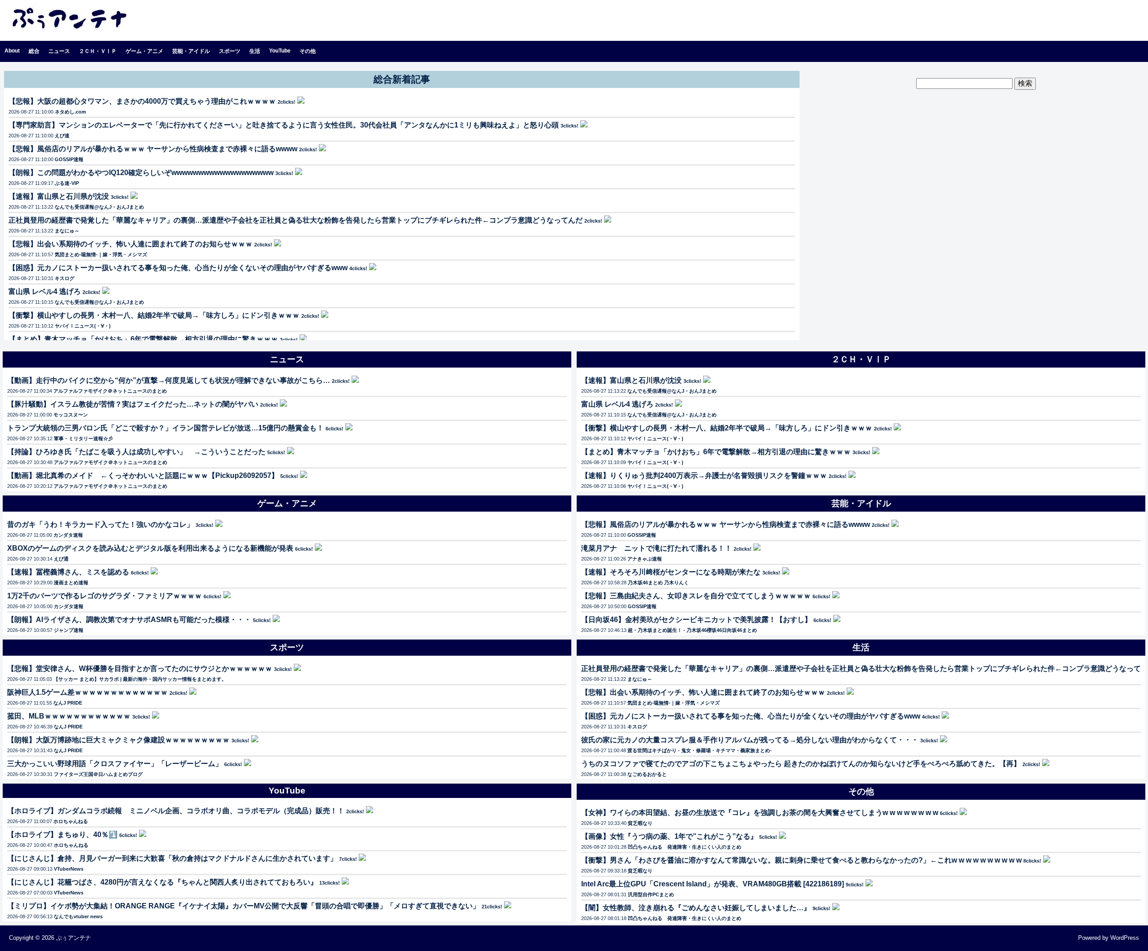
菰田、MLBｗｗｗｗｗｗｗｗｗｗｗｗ (68, 716)
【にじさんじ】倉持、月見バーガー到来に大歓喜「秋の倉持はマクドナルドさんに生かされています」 (172, 858)
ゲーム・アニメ (144, 51)
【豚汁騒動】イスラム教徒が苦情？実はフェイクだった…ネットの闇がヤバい (132, 404)
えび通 (61, 558)
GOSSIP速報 (69, 159)
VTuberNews (68, 869)
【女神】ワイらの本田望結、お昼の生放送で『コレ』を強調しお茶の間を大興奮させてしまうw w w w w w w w (759, 812)
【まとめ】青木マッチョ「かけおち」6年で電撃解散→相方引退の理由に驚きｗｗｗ (143, 339)
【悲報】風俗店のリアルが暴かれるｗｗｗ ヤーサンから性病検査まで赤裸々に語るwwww (153, 149)
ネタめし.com (70, 111)
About (12, 51)
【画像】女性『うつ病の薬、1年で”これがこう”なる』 (669, 836)
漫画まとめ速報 (71, 582)
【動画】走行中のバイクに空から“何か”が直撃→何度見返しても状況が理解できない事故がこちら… (168, 380)
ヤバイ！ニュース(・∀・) (83, 326)
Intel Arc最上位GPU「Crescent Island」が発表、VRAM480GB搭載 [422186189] (712, 884)
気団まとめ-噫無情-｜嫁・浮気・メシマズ (101, 254)
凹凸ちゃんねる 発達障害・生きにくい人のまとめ (684, 847)
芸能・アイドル (191, 51)
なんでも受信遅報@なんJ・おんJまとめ (99, 207)
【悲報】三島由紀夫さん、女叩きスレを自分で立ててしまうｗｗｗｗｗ (696, 596)
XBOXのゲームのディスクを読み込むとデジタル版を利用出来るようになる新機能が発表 (150, 548)
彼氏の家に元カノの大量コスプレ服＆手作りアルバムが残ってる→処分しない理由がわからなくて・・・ (749, 740)
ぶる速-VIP (67, 183)
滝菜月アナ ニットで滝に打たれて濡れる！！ (656, 548)
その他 (308, 51)
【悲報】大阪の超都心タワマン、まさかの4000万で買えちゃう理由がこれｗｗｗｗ (142, 101)
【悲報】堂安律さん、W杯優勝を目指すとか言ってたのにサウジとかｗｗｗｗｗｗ (139, 668)
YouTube (280, 51)
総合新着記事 (402, 79)
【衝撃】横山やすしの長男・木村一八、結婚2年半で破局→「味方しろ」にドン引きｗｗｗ (154, 315)
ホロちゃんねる (70, 821)
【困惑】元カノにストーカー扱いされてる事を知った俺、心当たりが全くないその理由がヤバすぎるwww (178, 268)
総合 (34, 51)
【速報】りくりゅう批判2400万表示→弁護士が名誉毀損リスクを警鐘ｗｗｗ (704, 475)
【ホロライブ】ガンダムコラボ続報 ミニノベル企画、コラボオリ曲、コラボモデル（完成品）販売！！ (175, 811)
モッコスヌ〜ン (70, 414)
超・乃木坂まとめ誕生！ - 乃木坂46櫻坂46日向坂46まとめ (692, 630)
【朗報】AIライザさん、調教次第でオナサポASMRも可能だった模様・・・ (129, 619)
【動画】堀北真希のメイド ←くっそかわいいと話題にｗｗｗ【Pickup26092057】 (142, 475)
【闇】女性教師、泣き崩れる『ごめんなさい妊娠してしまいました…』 (696, 908)
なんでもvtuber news (78, 916)
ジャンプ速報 (68, 630)
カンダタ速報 (68, 535)
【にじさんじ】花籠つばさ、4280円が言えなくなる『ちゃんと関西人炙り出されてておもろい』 (162, 882)
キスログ (64, 278)
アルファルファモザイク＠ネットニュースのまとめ (110, 391)
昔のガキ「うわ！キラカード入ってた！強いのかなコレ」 (100, 524)
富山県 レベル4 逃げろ (45, 291)
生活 (254, 51)
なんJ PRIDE (67, 703)
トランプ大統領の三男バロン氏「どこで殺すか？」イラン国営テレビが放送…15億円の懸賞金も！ (165, 428)
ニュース (59, 51)
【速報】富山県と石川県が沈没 (59, 196)
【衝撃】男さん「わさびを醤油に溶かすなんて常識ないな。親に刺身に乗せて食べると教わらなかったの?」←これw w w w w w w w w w (801, 860)
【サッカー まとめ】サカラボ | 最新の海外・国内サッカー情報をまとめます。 (139, 679)
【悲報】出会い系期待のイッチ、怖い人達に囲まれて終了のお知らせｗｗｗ (130, 244)
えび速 (62, 135)
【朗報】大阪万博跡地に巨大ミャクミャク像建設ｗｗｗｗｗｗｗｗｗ (118, 740)
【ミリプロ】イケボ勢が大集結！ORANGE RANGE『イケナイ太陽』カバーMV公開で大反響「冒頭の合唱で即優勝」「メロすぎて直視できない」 (243, 906)
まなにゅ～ (67, 230)
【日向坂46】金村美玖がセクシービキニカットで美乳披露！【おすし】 (696, 619)
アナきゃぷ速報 (644, 558)
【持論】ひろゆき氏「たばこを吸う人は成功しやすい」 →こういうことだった (136, 452)
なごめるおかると (647, 774)
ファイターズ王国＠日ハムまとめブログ (98, 774)
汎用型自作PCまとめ (651, 894)
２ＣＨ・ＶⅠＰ (98, 51)
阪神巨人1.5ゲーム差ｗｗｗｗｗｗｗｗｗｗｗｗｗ (87, 692)
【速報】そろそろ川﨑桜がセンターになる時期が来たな (671, 572)
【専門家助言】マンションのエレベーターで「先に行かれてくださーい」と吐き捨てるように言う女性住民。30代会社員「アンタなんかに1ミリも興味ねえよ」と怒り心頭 (284, 125)
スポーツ (229, 51)
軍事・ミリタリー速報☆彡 (83, 438)
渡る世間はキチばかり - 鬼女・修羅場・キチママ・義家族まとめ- (699, 750)
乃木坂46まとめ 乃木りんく (658, 582)
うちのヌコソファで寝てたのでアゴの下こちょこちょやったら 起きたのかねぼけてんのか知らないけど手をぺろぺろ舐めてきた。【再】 (801, 763)
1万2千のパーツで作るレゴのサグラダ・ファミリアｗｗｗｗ (104, 596)
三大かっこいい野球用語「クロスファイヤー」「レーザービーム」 (114, 763)
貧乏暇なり (640, 823)
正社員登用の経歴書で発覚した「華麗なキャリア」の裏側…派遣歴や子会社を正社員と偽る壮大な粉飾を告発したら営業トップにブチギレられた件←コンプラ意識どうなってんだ (296, 220)
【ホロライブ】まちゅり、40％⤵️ (62, 834)
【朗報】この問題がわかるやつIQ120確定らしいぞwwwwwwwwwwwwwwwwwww (141, 172)
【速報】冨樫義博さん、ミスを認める (68, 572)
